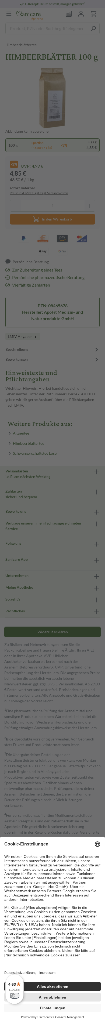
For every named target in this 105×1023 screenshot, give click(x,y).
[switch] (14, 996)
